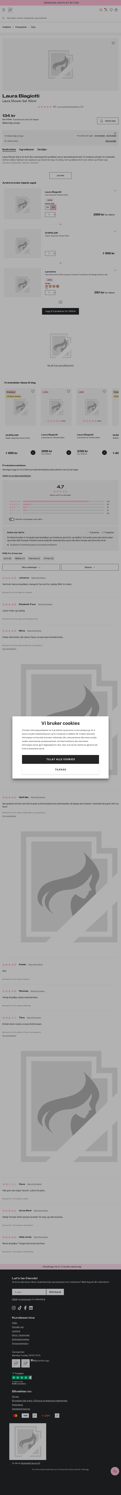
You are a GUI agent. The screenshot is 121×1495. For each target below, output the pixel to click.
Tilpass (60, 769)
